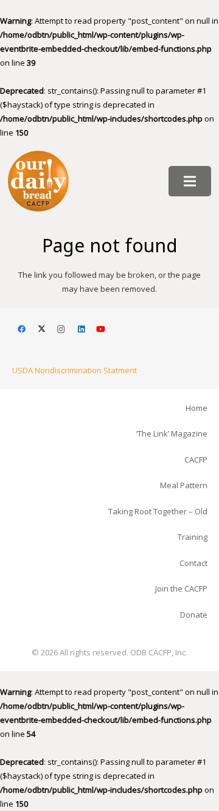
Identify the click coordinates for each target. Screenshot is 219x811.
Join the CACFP (181, 588)
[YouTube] (101, 330)
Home (196, 407)
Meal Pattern (183, 485)
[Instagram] (62, 330)
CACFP (195, 459)
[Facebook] (22, 330)
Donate (193, 614)
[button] (190, 181)
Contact (193, 562)
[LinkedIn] (81, 330)
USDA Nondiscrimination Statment (74, 370)
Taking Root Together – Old (157, 511)
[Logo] (38, 181)
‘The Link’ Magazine (171, 433)
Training (192, 536)
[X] (42, 330)
